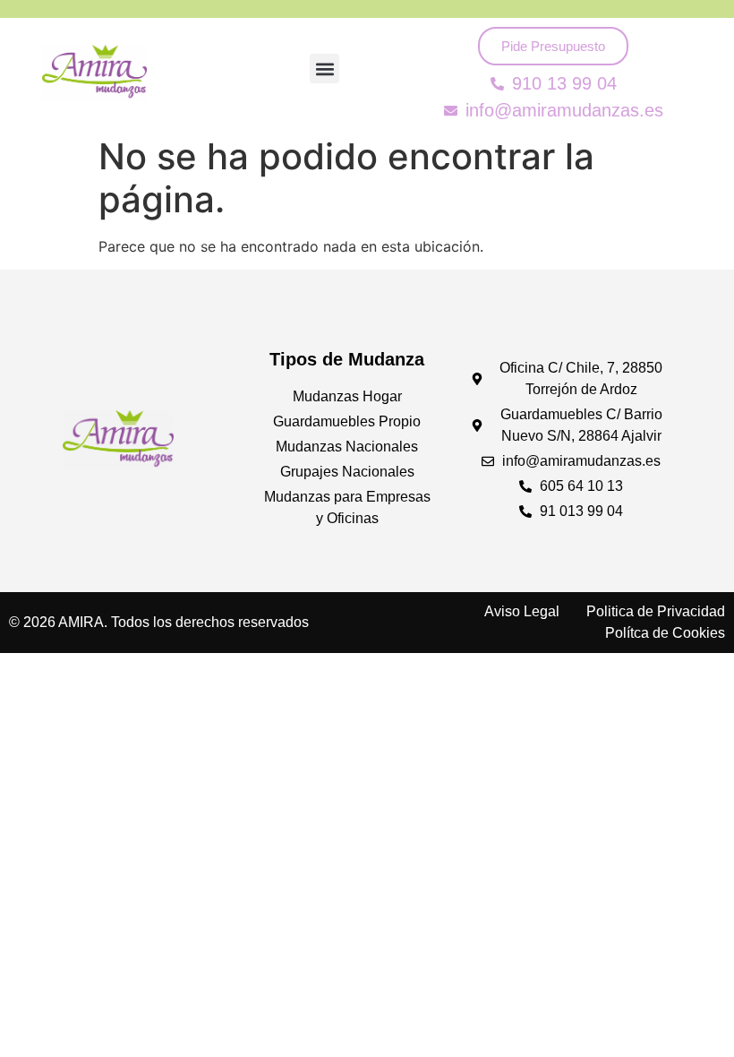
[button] (324, 68)
